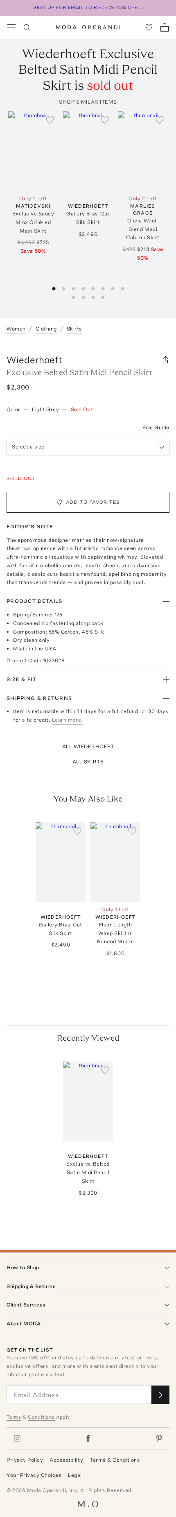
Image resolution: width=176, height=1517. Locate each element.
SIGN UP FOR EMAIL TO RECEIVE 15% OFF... (88, 7)
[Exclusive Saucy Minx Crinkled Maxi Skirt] (33, 151)
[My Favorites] (149, 27)
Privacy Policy (25, 1460)
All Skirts (88, 761)
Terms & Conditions (115, 1460)
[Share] (165, 360)
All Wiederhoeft (88, 746)
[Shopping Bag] (164, 27)
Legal (75, 1475)
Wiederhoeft (35, 360)
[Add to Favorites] (50, 120)
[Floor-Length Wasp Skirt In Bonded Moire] (115, 862)
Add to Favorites (93, 502)
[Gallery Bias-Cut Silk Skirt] (88, 151)
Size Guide (155, 427)
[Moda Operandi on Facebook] (88, 1438)
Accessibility (66, 1460)
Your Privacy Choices (34, 1475)
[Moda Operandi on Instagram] (17, 1438)
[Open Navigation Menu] (11, 27)
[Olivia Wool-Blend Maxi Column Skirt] (143, 151)
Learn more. (67, 720)
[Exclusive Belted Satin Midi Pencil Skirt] (88, 1101)
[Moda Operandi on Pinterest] (159, 1438)
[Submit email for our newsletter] (160, 1395)
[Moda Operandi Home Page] (88, 27)
